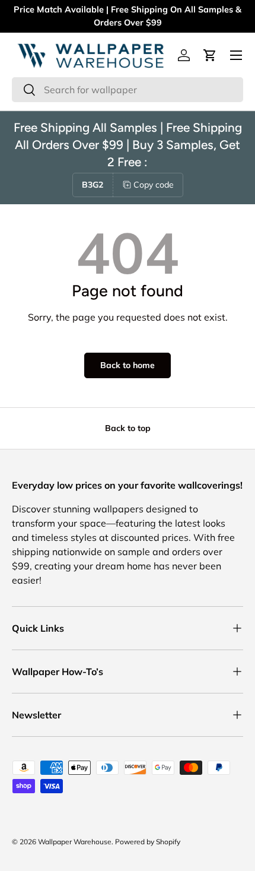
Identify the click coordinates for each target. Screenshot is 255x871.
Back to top (128, 428)
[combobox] (127, 89)
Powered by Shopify (147, 841)
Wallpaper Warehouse (74, 841)
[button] (210, 55)
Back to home (127, 365)
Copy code (153, 184)
